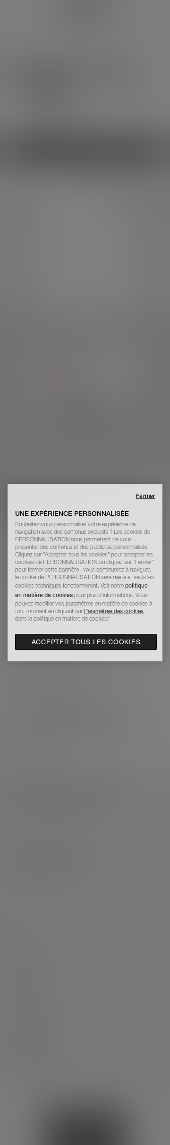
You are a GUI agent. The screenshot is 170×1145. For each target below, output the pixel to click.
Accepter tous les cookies (86, 642)
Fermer (145, 495)
